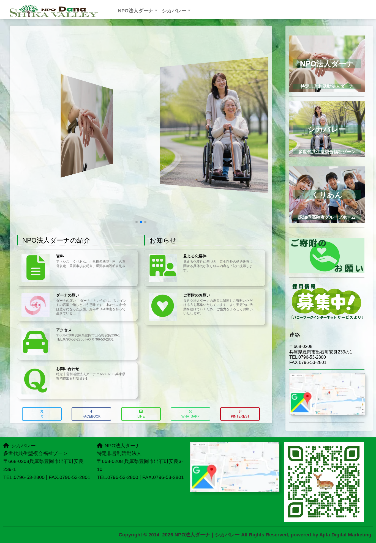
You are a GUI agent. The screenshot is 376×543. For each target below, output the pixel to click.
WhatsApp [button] (190, 416)
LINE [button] (141, 416)
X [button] (42, 416)
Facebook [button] (91, 416)
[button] (136, 222)
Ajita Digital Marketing (345, 534)
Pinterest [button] (240, 416)
